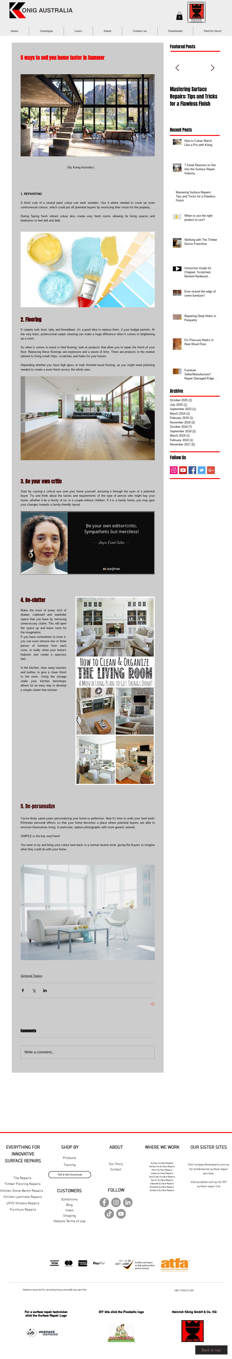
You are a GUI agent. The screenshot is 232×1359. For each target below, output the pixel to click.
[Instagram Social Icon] (174, 470)
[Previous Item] (177, 68)
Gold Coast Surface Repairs (162, 1176)
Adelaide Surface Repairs (162, 1183)
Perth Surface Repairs (162, 1170)
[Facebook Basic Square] (192, 470)
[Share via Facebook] (23, 990)
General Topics (31, 976)
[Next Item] (212, 68)
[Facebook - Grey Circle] (104, 1202)
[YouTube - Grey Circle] (121, 1214)
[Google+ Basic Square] (211, 470)
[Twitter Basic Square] (201, 470)
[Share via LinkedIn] (45, 990)
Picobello (129, 1312)
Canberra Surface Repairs (162, 1190)
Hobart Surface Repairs (162, 1173)
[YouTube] (183, 470)
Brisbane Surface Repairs (162, 1187)
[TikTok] (109, 1214)
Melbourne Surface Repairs (162, 1166)
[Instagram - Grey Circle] (116, 1202)
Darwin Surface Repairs (162, 1180)
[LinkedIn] (128, 1202)
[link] (179, 16)
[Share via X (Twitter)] (34, 990)
